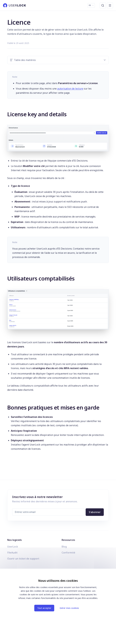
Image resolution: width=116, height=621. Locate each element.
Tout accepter (44, 608)
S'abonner (95, 512)
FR (90, 5)
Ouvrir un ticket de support (23, 558)
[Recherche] (103, 5)
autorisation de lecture (70, 88)
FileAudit (12, 552)
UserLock (12, 546)
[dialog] (58, 594)
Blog (64, 546)
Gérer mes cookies (69, 608)
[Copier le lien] (5, 113)
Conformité (68, 552)
